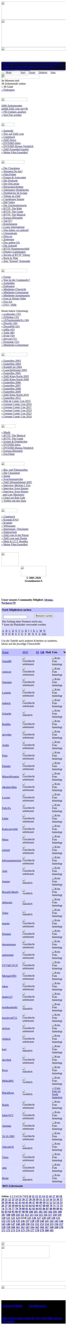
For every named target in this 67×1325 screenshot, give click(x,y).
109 (13, 1214)
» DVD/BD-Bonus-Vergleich (17, 146)
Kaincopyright (10, 829)
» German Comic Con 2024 (16, 416)
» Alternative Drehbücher (15, 189)
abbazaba (7, 902)
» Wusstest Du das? (12, 171)
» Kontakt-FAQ (10, 519)
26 (23, 1199)
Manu (5, 839)
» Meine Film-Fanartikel (14, 152)
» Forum (6, 276)
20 (2, 1199)
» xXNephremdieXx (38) (15, 320)
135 (18, 1221)
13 (40, 1196)
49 (40, 1202)
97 (20, 1211)
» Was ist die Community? (15, 280)
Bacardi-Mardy (10, 891)
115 (41, 1214)
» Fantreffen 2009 (11, 391)
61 (20, 1205)
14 (43, 1196)
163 (27, 1227)
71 (54, 1205)
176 (27, 1230)
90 (57, 1208)
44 (23, 1202)
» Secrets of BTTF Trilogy (15, 254)
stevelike (7, 734)
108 (8, 1214)
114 (36, 1214)
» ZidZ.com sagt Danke (14, 538)
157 (61, 1224)
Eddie (5, 818)
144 (61, 1221)
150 (27, 1224)
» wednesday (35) (11, 314)
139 (37, 1221)
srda (4, 1167)
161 (18, 1227)
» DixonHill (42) (10, 326)
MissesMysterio (10, 776)
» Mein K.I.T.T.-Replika (14, 541)
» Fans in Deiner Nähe (13, 298)
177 (32, 1230)
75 (6, 1208)
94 (9, 1211)
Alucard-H (8, 1146)
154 (47, 1224)
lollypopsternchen (11, 860)
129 (48, 1218)
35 (54, 1199)
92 (2, 1211)
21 (6, 1199)
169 (56, 1227)
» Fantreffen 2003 (11, 360)
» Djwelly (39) (9, 323)
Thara (5, 1157)
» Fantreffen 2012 (11, 398)
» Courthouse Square (12, 199)
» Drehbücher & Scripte (14, 193)
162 (23, 1227)
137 (27, 1221)
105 (55, 1211)
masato (6, 923)
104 (50, 1211)
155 (51, 1224)
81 (26, 1208)
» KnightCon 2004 (11, 367)
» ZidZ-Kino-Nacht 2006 (15, 379)
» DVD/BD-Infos (11, 143)
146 (8, 1224)
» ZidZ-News (8, 140)
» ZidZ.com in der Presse (15, 535)
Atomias (6, 1125)
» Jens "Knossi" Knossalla (15, 261)
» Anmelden (8, 283)
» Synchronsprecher (12, 479)
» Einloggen (8, 89)
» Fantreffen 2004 (11, 363)
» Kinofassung (9, 223)
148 (18, 1224)
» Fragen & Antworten (13, 177)
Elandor (6, 766)
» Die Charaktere (10, 168)
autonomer (8, 954)
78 (16, 1208)
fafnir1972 (7, 1115)
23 (13, 1199)
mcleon (6, 1028)
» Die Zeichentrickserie (14, 205)
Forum (32, 72)
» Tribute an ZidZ (11, 196)
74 (2, 1208)
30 (37, 1199)
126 (34, 1218)
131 (58, 1218)
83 (33, 1208)
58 (9, 1205)
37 (61, 1199)
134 (13, 1221)
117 (50, 1214)
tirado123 (7, 996)
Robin (5, 1104)
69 (47, 1205)
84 (37, 1208)
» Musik (5, 432)
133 (8, 1221)
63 (26, 1205)
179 (42, 1230)
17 (53, 1196)
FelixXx (6, 808)
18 (57, 1196)
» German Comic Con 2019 (16, 410)
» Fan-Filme (8, 454)
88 (50, 1208)
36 (57, 1199)
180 (47, 1230)
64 (30, 1205)
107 (3, 1214)
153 (42, 1224)
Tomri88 (6, 661)
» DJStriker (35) (10, 317)
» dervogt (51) (9, 338)
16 (50, 1196)
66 (37, 1205)
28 (30, 1199)
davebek (6, 1059)
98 (23, 1211)
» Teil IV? (6, 220)
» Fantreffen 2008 (11, 388)
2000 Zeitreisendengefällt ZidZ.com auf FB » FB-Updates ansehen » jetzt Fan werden (14, 110)
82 (30, 1208)
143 (56, 1221)
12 (36, 1196)
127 (39, 1218)
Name (5, 652)
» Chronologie (9, 233)
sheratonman (9, 944)
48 (37, 1202)
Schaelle (6, 713)
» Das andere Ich (10, 242)
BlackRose (8, 1092)
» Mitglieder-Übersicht (13, 289)
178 (37, 1230)
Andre (5, 745)
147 (13, 1224)
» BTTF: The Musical (13, 214)
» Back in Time (9, 258)
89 (54, 1208)
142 (51, 1221)
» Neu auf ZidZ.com (12, 133)
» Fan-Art (6, 301)
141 (47, 1221)
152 (37, 1224)
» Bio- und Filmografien (14, 469)
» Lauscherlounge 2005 (14, 370)
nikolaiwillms (9, 787)
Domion (6, 933)
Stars (53, 72)
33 (47, 1199)
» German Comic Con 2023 (16, 413)
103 (45, 1211)
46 (30, 1202)
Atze (4, 871)
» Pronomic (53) (10, 341)
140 (42, 1221)
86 (44, 1208)
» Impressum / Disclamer (14, 529)
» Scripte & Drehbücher (14, 441)
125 (29, 1218)
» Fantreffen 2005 (11, 373)
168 (51, 1227)
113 (32, 1214)
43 (20, 1202)
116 (45, 1214)
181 (51, 1230)
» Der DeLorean (10, 183)
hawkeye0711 (9, 1017)
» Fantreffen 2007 (11, 385)
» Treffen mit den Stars (13, 500)
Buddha (6, 724)
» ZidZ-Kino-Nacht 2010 (15, 394)
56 (2, 1205)
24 (16, 1199)
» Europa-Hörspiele (12, 217)
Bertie (5, 1178)
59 (13, 1205)
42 (16, 1202)
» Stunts (5, 476)
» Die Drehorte (9, 180)
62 (23, 1205)
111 (22, 1214)
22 (9, 1199)
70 (50, 1205)
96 (16, 1211)
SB (37, 652)
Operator (7, 682)
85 (40, 1208)
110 (18, 1214)
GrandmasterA (38, 1305)
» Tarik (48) (7, 332)
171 (3, 1230)
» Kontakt (6, 522)
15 (47, 1196)
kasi (4, 1049)
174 (18, 1230)
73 (61, 1205)
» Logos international (12, 227)
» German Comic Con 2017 (16, 407)
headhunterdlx (10, 1007)
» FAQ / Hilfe (8, 304)
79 (20, 1208)
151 (32, 1224)
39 (6, 1202)
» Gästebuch (8, 136)
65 (33, 1205)
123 (18, 1218)
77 (13, 1208)
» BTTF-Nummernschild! (15, 248)
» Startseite (7, 130)
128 (44, 1218)
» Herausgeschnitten (12, 186)
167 (47, 1227)
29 (33, 1199)
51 (47, 1202)
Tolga (5, 912)
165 (37, 1227)
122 (13, 1218)
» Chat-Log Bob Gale (13, 497)
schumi (6, 850)
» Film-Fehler (8, 174)
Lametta (6, 692)
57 (6, 1205)
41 (13, 1202)
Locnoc (6, 797)
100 (31, 1211)
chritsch (6, 1038)
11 (33, 1196)
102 (40, 1211)
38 (2, 1202)
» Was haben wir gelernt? (15, 230)
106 (60, 1211)
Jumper (6, 881)
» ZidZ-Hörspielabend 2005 (16, 482)
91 (61, 1208)
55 (61, 1202)
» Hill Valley (8, 202)
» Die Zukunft (9, 245)
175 (23, 1230)
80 (23, 1208)
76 (9, 1208)
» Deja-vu (6, 236)
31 (40, 1199)
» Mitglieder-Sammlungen (15, 295)
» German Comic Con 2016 (16, 404)
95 (13, 1211)
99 (26, 1211)
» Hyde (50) (8, 335)
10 (30, 1196)
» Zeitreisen (7, 239)
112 (27, 1214)
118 (55, 1214)
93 (6, 1211)
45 (26, 1202)
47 (33, 1202)
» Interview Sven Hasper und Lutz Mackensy (14, 493)
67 (40, 1205)
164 (32, 1227)
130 (53, 1218)
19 (60, 1196)
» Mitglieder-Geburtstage (15, 292)
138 (32, 1221)
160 (13, 1227)
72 (57, 1205)
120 (3, 1218)
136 (23, 1221)
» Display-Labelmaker (13, 251)
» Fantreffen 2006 (11, 382)
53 (54, 1202)
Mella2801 (8, 1080)
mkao (5, 986)
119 (59, 1214)
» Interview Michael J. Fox (16, 485)
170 (61, 1227)
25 (20, 1199)
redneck (6, 703)
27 (26, 1199)
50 (44, 1202)
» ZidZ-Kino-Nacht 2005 (15, 376)
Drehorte (43, 72)
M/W (25, 652)
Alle (44, 633)
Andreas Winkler (12, 1305)
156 (56, 1224)
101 (36, 1211)
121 (8, 1218)
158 (3, 1227)
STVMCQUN (10, 965)
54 (57, 1202)
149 (23, 1224)
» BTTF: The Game (12, 211)
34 (50, 1199)
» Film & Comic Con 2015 (16, 401)
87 (47, 1208)
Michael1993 (9, 975)
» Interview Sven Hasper (14, 488)
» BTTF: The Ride (11, 208)
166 (42, 1227)
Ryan (5, 1070)
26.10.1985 (8, 1136)
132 (3, 1221)
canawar (6, 671)
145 (3, 1224)
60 (16, 1205)
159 (8, 1227)
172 (8, 1230)
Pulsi (4, 755)
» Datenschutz (9, 532)
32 (44, 1199)
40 (9, 1202)
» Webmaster (8, 525)
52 (50, 1202)
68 (44, 1205)
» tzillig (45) (8, 329)
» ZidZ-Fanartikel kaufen (15, 149)
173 (13, 1230)
